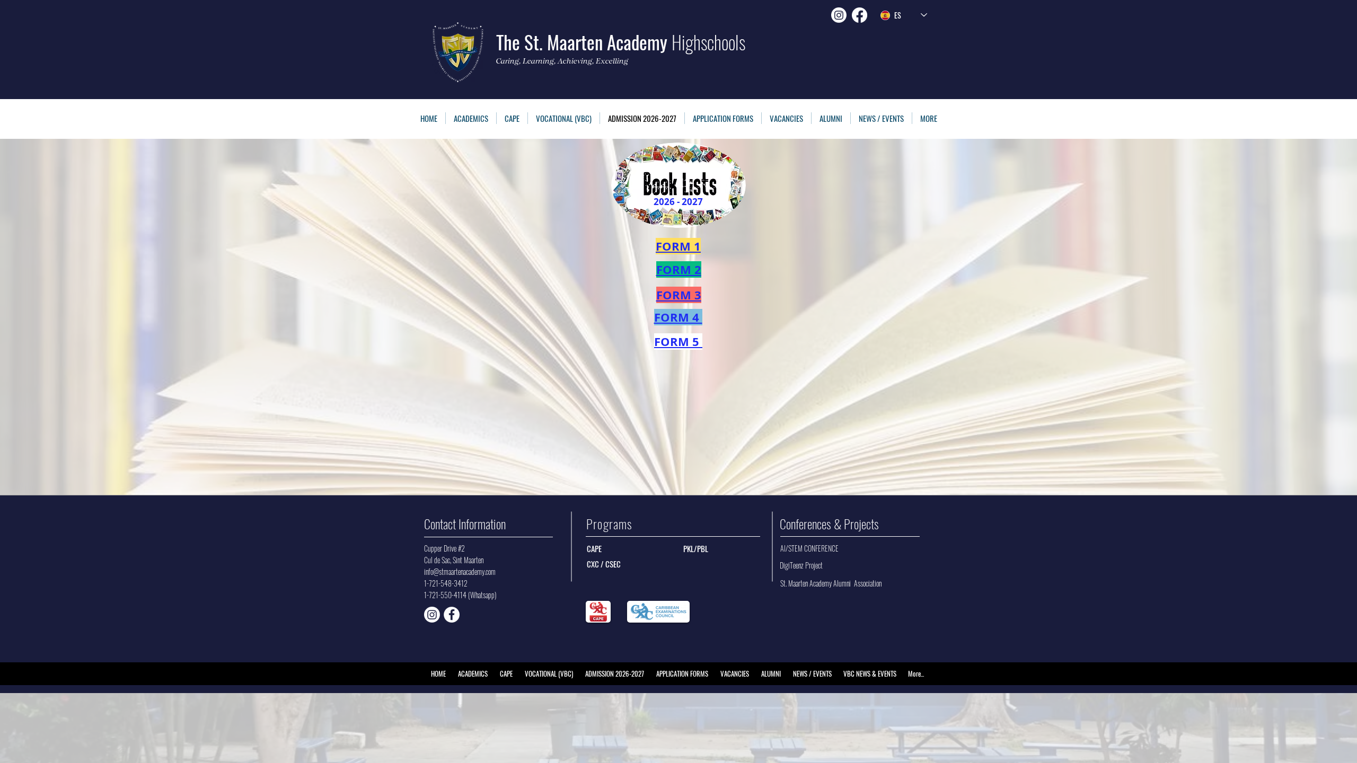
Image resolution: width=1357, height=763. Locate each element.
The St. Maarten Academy (620, 42)
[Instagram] (839, 15)
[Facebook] (859, 15)
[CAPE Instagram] (432, 615)
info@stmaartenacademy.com (460, 571)
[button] (723, 118)
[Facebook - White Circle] (452, 615)
